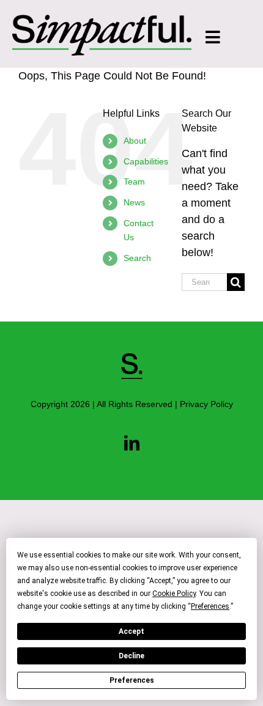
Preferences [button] (210, 606)
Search (137, 258)
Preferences (131, 680)
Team (134, 181)
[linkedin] (131, 442)
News (134, 202)
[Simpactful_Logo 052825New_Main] (101, 20)
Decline (131, 656)
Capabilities (146, 161)
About (135, 140)
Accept (131, 631)
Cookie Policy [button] (174, 593)
